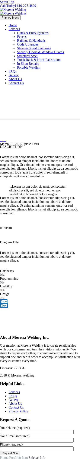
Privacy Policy (18, 411)
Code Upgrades (27, 44)
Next (4, 305)
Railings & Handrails (31, 40)
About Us (15, 79)
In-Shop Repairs (28, 63)
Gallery (14, 75)
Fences (21, 36)
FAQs (13, 71)
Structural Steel (27, 56)
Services (14, 29)
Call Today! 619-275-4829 (18, 5)
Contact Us (16, 83)
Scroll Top (7, 2)
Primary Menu (10, 17)
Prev (4, 301)
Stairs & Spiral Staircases (34, 48)
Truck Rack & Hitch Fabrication (39, 60)
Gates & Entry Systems (32, 33)
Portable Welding (28, 67)
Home (13, 25)
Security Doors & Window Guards (40, 52)
